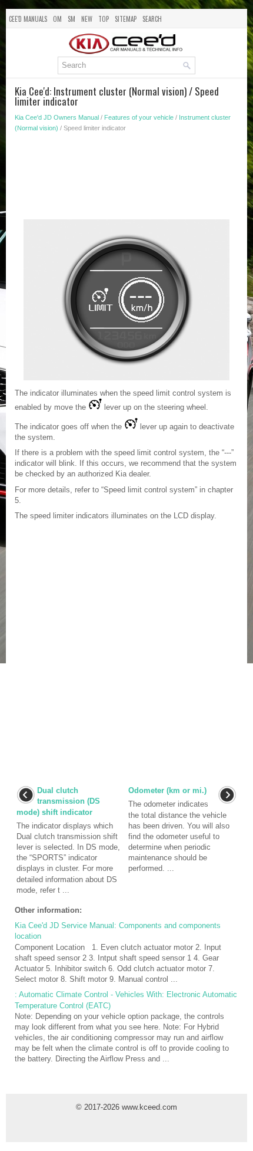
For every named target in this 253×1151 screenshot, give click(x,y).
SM (71, 19)
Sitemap (126, 19)
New (86, 19)
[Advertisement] (126, 179)
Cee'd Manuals (28, 19)
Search (152, 19)
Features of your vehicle (139, 117)
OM (57, 19)
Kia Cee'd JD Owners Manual (57, 117)
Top (103, 19)
